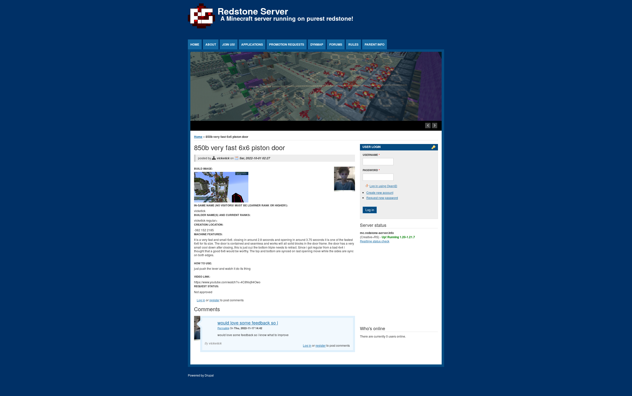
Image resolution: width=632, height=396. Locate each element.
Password (371, 170)
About (210, 44)
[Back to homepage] (201, 28)
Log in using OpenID (383, 186)
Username (371, 155)
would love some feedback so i (247, 322)
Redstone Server (252, 10)
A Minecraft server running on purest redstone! (286, 18)
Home (194, 44)
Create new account (379, 192)
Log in (201, 300)
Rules (353, 44)
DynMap (316, 44)
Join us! (228, 44)
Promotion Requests (286, 44)
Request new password (382, 198)
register (214, 300)
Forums (335, 44)
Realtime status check (374, 241)
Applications (252, 44)
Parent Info (374, 44)
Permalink (223, 328)
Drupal (209, 375)
